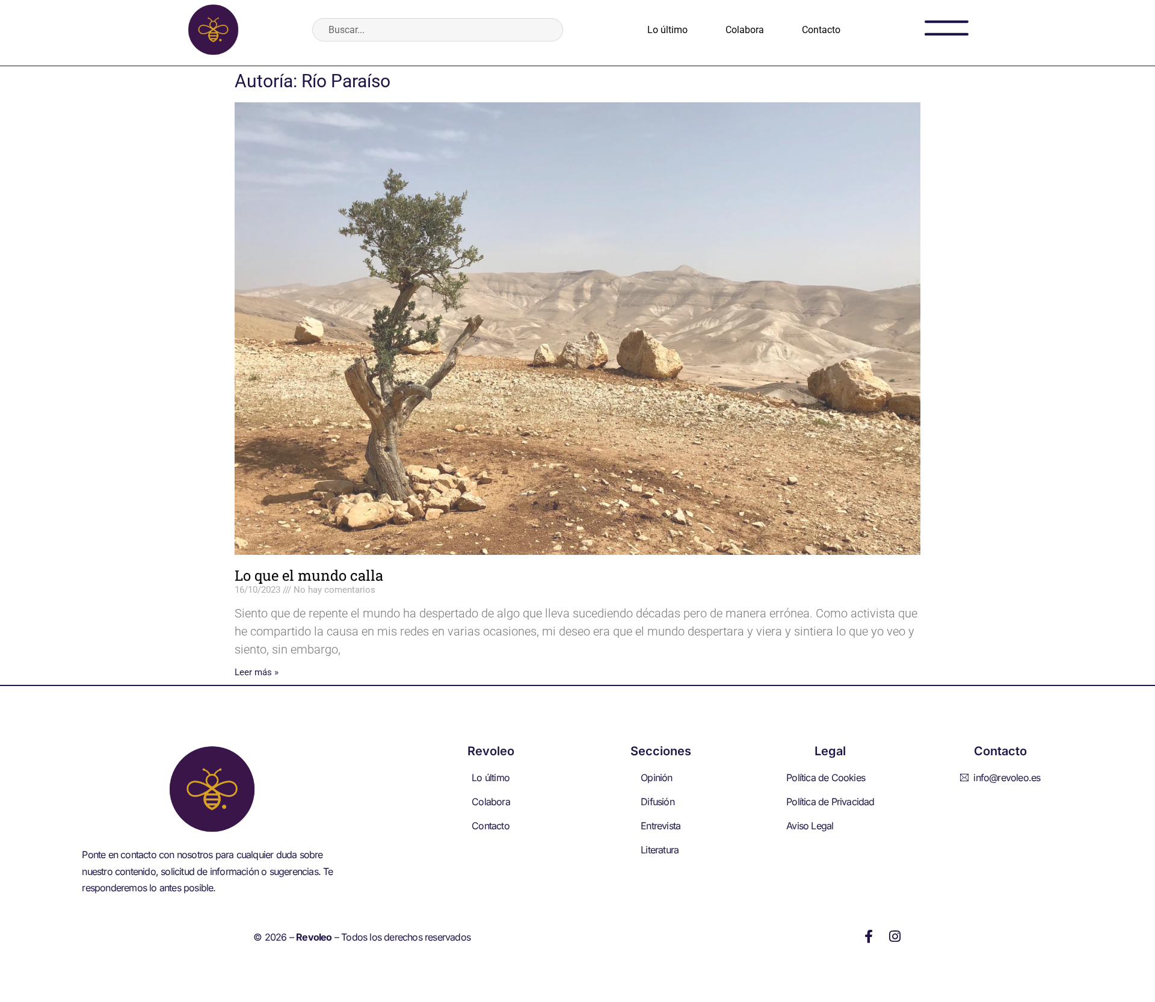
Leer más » (257, 672)
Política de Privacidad (830, 802)
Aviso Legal (809, 826)
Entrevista (660, 826)
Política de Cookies (825, 778)
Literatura (660, 850)
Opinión (656, 778)
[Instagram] (895, 936)
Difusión (657, 802)
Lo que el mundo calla (309, 575)
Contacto (821, 30)
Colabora (744, 30)
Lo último (667, 30)
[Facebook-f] (868, 936)
